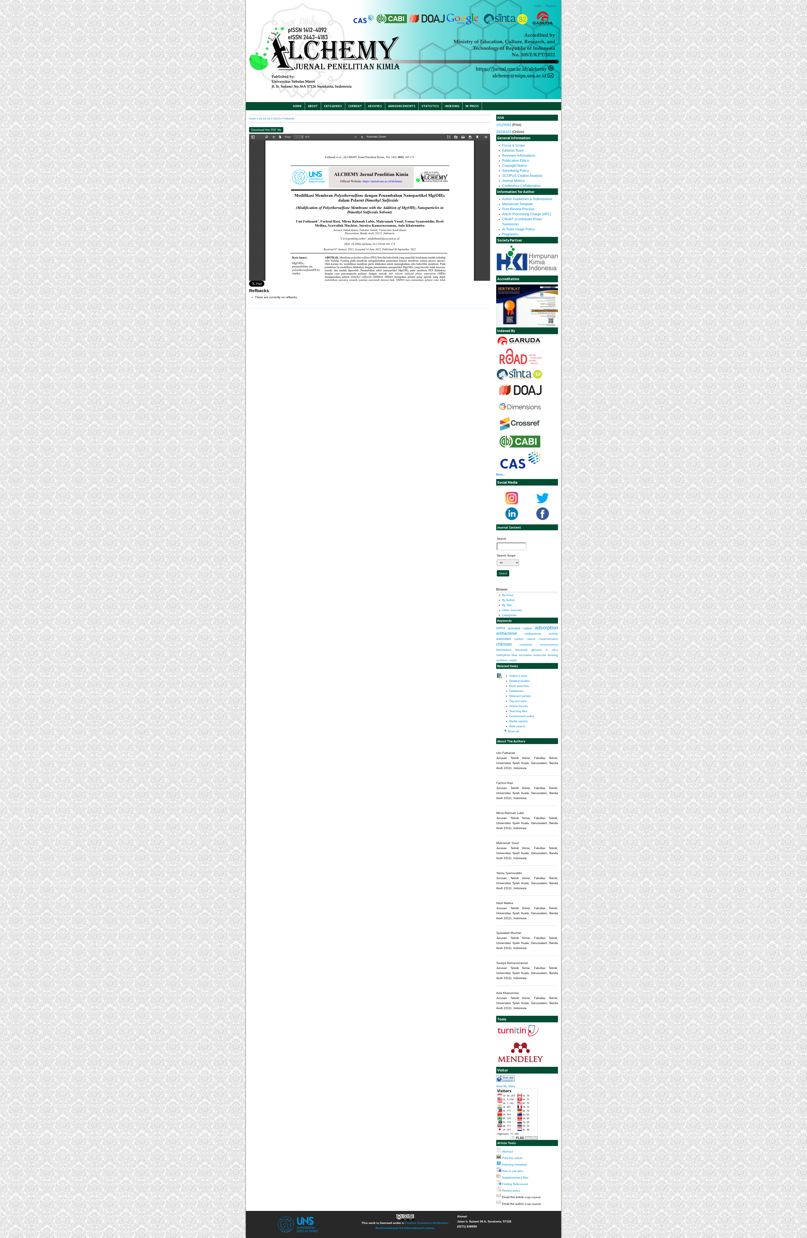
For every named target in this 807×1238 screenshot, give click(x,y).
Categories (333, 106)
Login (538, 5)
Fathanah (289, 118)
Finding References (515, 1184)
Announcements (401, 106)
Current (355, 106)
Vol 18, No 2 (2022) (270, 118)
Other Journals (512, 610)
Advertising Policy (515, 170)
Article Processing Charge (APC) (526, 214)
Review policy (511, 1190)
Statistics (430, 106)
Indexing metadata (514, 1164)
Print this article (512, 1158)
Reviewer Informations (518, 155)
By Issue (507, 595)
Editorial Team (512, 150)
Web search (517, 726)
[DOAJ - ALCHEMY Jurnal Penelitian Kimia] (520, 397)
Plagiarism (510, 234)
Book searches (519, 686)
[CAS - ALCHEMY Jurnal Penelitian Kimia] (520, 467)
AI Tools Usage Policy (518, 229)
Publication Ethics (515, 160)
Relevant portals (520, 696)
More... (500, 474)
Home (297, 106)
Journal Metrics (513, 180)
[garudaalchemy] (518, 345)
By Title (507, 605)
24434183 (503, 132)
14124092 (503, 125)
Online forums (518, 706)
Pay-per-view (518, 701)
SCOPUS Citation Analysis (522, 175)
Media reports (518, 721)
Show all (513, 731)
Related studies (519, 681)
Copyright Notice (514, 165)
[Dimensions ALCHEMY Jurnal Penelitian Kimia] (519, 413)
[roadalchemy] (521, 363)
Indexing (452, 106)
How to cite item (512, 1171)
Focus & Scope (513, 145)
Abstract (507, 1151)
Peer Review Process (518, 209)
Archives (375, 106)
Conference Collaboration (521, 186)
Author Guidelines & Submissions (527, 199)
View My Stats (505, 1086)
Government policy (521, 716)
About (313, 106)
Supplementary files (515, 1177)
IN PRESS (472, 106)
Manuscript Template (517, 204)
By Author (508, 600)
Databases (516, 691)
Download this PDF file (266, 129)
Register (551, 5)
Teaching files (518, 711)
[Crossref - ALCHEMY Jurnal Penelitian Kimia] (520, 431)
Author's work (518, 675)
